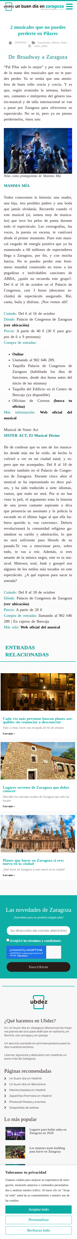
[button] (69, 6)
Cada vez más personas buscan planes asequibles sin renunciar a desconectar (38, 720)
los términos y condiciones (42, 941)
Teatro (64, 42)
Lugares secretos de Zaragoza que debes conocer (36, 789)
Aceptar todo (38, 1209)
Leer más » (9, 733)
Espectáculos (44, 42)
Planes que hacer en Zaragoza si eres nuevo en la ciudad (33, 862)
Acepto (35, 940)
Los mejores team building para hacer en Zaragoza (47, 1149)
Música (55, 42)
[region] (38, 1202)
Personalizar (38, 1219)
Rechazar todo (38, 1230)
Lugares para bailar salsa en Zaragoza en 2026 (48, 1131)
